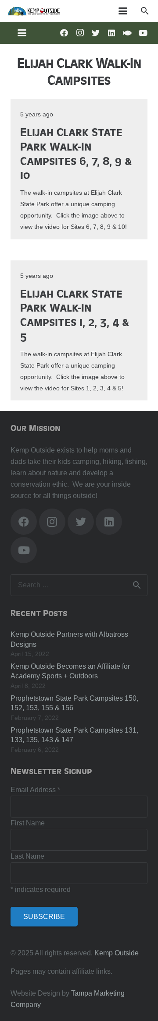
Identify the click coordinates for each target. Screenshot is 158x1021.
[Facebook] (64, 33)
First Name (28, 823)
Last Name (27, 856)
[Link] (33, 11)
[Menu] (123, 11)
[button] (144, 11)
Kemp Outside (116, 953)
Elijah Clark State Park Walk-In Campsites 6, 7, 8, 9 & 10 (75, 153)
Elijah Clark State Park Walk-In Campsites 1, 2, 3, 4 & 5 (74, 314)
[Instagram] (80, 33)
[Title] (127, 33)
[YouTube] (143, 33)
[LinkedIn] (111, 33)
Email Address (35, 789)
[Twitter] (96, 33)
